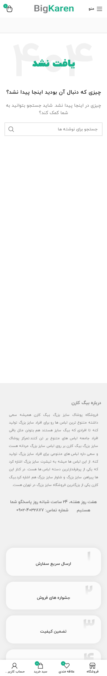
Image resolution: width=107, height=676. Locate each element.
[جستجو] (11, 129)
